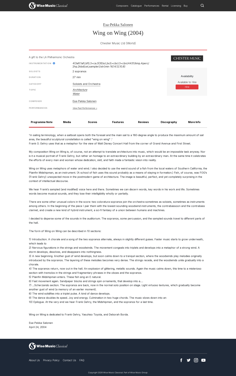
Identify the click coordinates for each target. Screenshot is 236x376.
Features (118, 122)
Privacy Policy (51, 360)
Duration (35, 77)
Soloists (34, 71)
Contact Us (69, 360)
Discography (169, 122)
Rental (165, 5)
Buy (186, 5)
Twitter (189, 360)
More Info (194, 122)
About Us (34, 360)
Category (35, 84)
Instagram (196, 360)
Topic (32, 90)
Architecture (80, 89)
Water (76, 93)
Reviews (143, 122)
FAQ (81, 360)
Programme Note (41, 122)
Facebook (181, 360)
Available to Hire (187, 82)
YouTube (203, 360)
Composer (35, 101)
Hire (187, 86)
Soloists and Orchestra (86, 84)
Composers (122, 5)
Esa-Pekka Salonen (118, 25)
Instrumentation (40, 63)
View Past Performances (84, 108)
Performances (151, 5)
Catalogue (136, 5)
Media (67, 122)
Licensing (176, 5)
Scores (92, 122)
